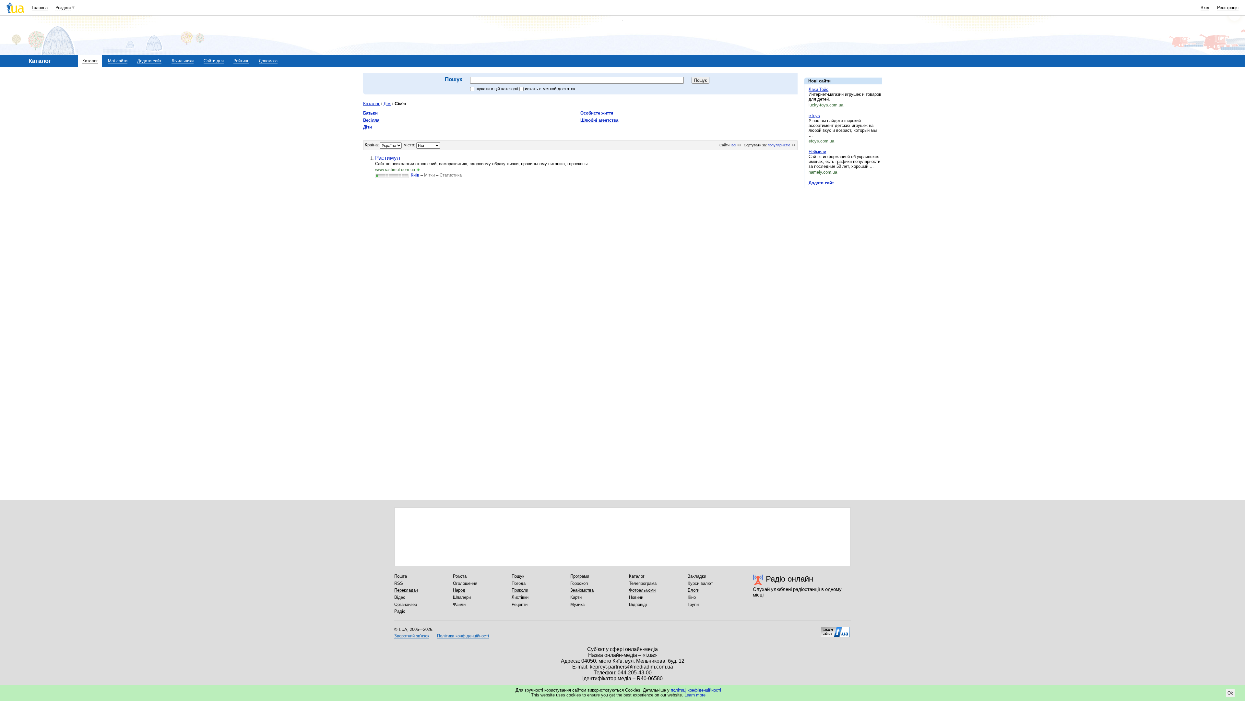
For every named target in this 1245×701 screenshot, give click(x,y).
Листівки (520, 597)
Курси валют (700, 583)
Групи (693, 604)
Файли (459, 604)
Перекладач (406, 590)
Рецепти (520, 604)
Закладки (697, 576)
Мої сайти (117, 60)
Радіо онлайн (789, 578)
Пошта (400, 576)
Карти (576, 597)
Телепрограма (643, 583)
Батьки (370, 113)
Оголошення (465, 583)
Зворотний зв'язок (411, 635)
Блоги (693, 590)
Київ (415, 175)
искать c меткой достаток (550, 88)
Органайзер (405, 604)
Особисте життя (596, 113)
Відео (399, 597)
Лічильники (183, 60)
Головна (40, 7)
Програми (579, 576)
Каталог (90, 60)
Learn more (695, 695)
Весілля (371, 120)
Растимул (387, 157)
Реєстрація (1228, 7)
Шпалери (462, 597)
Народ (459, 590)
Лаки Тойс (818, 89)
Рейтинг (241, 60)
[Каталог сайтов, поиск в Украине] (835, 629)
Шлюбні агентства (599, 120)
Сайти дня (214, 60)
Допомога (268, 60)
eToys (814, 115)
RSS (398, 583)
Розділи (63, 7)
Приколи (520, 590)
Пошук (518, 576)
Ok (1230, 693)
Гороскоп (579, 583)
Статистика (451, 175)
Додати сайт (149, 60)
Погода (519, 583)
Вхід (1205, 7)
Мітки (429, 175)
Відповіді (638, 604)
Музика (577, 604)
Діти (367, 127)
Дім (387, 103)
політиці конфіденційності (696, 690)
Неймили (817, 151)
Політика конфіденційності (463, 635)
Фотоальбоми (642, 590)
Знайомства (582, 590)
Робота (460, 576)
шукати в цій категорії (497, 88)
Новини (636, 597)
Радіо (399, 611)
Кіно (692, 597)
